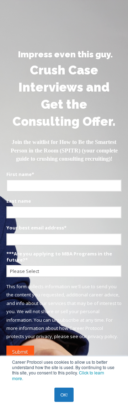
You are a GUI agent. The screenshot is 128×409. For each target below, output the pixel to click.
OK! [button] (64, 395)
